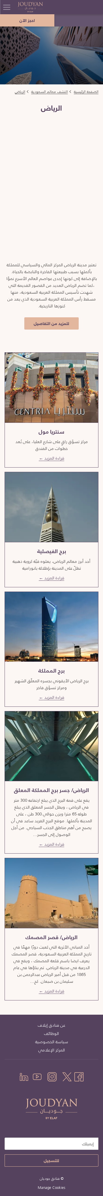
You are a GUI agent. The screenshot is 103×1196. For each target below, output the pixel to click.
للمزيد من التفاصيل (49, 325)
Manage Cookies (51, 1188)
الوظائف (51, 1033)
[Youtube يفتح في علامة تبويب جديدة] (37, 1076)
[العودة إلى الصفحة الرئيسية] (39, 7)
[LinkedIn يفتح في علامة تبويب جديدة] (24, 1076)
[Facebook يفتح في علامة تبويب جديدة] (79, 1076)
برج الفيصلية (51, 551)
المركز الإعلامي (51, 1050)
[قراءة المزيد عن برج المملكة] (51, 627)
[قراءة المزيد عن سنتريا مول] (51, 387)
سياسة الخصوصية (51, 1041)
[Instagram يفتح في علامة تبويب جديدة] (52, 1076)
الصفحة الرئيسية (86, 92)
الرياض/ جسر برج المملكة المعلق (51, 790)
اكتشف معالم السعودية (49, 92)
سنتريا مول (51, 431)
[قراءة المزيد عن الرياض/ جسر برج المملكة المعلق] (51, 746)
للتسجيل (51, 1160)
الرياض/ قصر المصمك (51, 937)
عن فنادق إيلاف (51, 1025)
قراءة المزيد (53, 458)
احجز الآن (27, 20)
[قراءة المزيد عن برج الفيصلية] (51, 507)
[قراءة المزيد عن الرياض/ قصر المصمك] (51, 893)
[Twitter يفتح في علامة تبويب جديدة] (67, 1076)
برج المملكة (51, 670)
